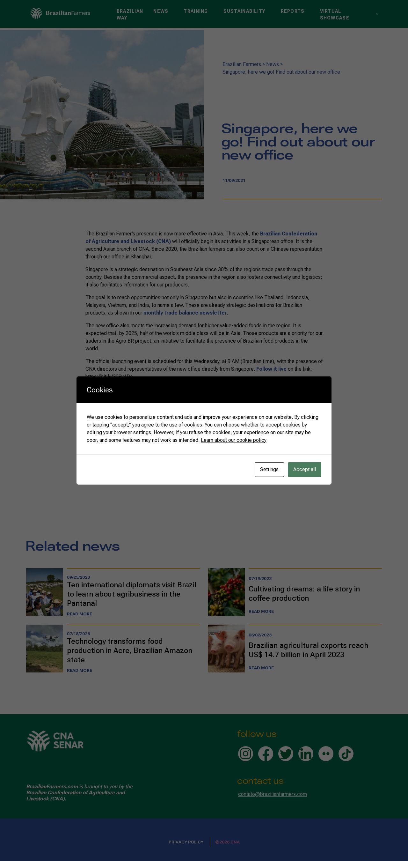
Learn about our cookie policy (233, 440)
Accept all (304, 469)
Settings (269, 469)
